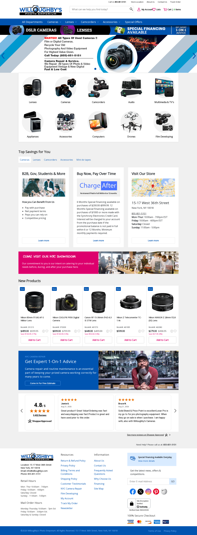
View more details (146, 461)
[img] (40, 411)
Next (194, 56)
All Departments (32, 22)
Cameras (53, 22)
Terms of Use (154, 531)
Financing (99, 483)
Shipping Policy (69, 478)
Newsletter (67, 508)
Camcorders (89, 22)
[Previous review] (21, 410)
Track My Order (69, 503)
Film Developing (69, 493)
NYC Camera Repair (71, 488)
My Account (67, 498)
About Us (151, 2)
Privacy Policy (68, 465)
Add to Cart (34, 340)
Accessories (110, 22)
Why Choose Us (102, 478)
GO (173, 481)
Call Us (117, 2)
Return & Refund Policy (73, 460)
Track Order (175, 2)
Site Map (99, 488)
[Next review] (175, 410)
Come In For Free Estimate (42, 383)
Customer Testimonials (73, 483)
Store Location (137, 2)
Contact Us (162, 2)
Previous (3, 56)
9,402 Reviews (39, 415)
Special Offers (133, 22)
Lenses (70, 22)
